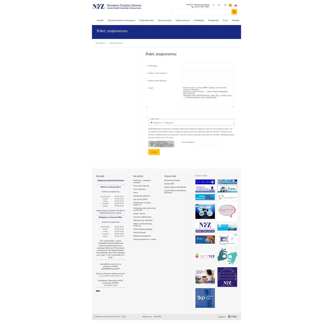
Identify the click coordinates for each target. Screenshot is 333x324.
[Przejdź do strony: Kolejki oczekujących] (227, 182)
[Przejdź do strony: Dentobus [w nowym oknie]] (227, 228)
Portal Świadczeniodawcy (143, 229)
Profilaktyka (199, 20)
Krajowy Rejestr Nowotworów (175, 187)
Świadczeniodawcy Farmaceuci (121, 20)
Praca (135, 193)
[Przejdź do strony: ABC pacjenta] (205, 182)
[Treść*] (190, 107)
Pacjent (100, 20)
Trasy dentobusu (139, 189)
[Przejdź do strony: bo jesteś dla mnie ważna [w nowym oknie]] (227, 211)
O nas (225, 20)
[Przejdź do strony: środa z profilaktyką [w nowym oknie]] (205, 227)
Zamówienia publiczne (141, 196)
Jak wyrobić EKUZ (140, 199)
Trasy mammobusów (141, 186)
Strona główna (101, 43)
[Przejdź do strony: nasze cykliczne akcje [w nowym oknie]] (227, 277)
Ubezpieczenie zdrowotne (143, 220)
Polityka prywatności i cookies (144, 239)
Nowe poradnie (165, 20)
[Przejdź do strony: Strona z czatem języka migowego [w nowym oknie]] (227, 256)
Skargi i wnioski (139, 214)
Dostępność (213, 20)
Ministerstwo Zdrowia (172, 180)
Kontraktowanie (146, 20)
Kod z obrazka (188, 142)
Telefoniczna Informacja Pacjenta (110, 180)
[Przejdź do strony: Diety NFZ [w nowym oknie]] (205, 256)
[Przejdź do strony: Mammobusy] (227, 189)
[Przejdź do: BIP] (235, 5)
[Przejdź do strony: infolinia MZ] (205, 197)
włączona (157, 123)
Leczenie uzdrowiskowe (142, 217)
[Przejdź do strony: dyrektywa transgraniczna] (205, 189)
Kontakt (235, 20)
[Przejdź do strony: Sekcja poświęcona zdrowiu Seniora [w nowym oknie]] (205, 211)
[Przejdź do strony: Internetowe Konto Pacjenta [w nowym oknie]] (205, 298)
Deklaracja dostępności (142, 236)
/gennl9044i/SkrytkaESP (110, 269)
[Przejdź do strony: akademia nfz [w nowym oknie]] (227, 197)
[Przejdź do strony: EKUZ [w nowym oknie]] (227, 239)
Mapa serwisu (147, 317)
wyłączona (168, 123)
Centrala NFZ (169, 184)
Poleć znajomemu (116, 43)
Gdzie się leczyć (183, 20)
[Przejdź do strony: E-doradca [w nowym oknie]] (205, 277)
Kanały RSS (157, 317)
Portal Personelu (139, 233)
